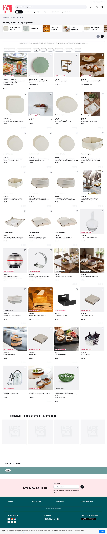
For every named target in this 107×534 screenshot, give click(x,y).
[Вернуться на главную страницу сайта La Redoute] (7, 9)
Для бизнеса (66, 12)
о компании (60, 501)
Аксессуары (20, 17)
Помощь (10, 501)
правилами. (26, 532)
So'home (8, 470)
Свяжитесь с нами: (87, 501)
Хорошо (102, 531)
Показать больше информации (53, 508)
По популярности (8, 50)
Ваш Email (57, 483)
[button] (102, 7)
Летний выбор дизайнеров (33, 12)
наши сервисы (36, 501)
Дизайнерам (55, 12)
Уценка (46, 12)
